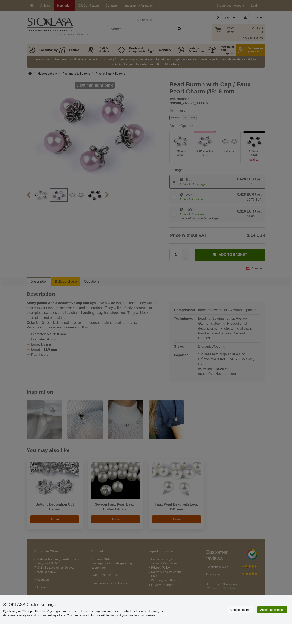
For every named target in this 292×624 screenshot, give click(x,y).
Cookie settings (240, 609)
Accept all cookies (272, 609)
